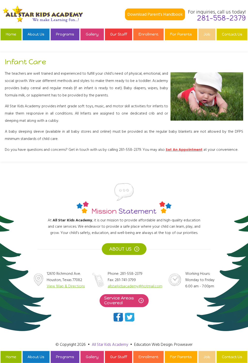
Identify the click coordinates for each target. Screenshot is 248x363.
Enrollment (148, 34)
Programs (65, 34)
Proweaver (183, 344)
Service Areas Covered (119, 300)
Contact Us (232, 34)
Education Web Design (153, 344)
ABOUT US (120, 249)
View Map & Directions (66, 286)
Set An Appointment (184, 149)
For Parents (181, 34)
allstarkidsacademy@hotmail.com (135, 286)
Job (206, 34)
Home (11, 34)
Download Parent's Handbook (155, 14)
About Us (36, 34)
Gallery (92, 34)
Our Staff (118, 34)
